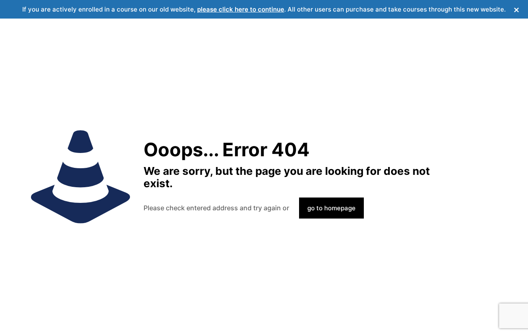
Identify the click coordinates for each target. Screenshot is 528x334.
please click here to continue (240, 9)
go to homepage (331, 208)
